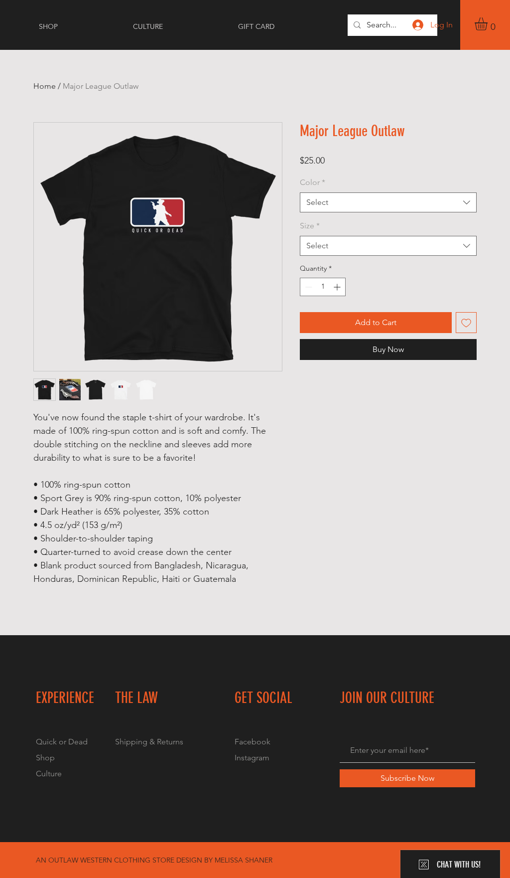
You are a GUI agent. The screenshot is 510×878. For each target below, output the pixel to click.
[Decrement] (307, 287)
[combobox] (388, 202)
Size (310, 225)
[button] (489, 23)
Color (312, 182)
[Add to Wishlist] (466, 322)
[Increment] (338, 287)
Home (44, 86)
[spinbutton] (323, 287)
